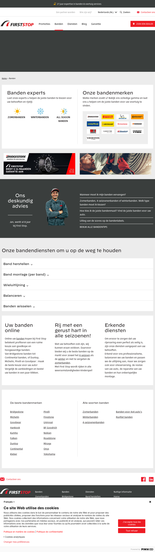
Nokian (47, 432)
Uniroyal (48, 422)
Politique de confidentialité (49, 531)
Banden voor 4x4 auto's (129, 411)
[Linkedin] (151, 479)
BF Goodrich (50, 427)
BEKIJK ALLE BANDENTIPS (93, 226)
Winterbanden (90, 417)
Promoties (44, 23)
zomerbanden (62, 362)
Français (8, 501)
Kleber (13, 454)
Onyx (46, 448)
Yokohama (49, 454)
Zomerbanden (90, 411)
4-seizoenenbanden (93, 422)
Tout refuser (132, 530)
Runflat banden (124, 417)
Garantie (96, 23)
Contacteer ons (148, 12)
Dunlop (14, 443)
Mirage (47, 443)
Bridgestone (67, 496)
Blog (84, 23)
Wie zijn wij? (86, 12)
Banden (59, 23)
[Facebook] (143, 479)
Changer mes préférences (16, 542)
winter (61, 358)
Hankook (15, 427)
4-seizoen (84, 355)
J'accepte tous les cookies (132, 523)
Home (117, 496)
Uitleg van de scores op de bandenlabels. (102, 220)
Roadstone (50, 438)
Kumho (14, 432)
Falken (13, 438)
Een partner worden (65, 12)
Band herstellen (93, 496)
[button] (142, 24)
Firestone (49, 417)
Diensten (72, 23)
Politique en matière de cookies (19, 531)
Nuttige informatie (123, 491)
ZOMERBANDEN (16, 117)
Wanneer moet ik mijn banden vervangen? (103, 194)
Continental (16, 448)
